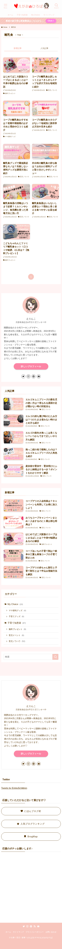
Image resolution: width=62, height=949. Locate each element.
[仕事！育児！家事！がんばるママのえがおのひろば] (31, 6)
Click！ (51, 21)
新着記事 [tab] (18, 48)
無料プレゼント (17, 629)
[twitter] (23, 376)
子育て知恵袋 (17, 623)
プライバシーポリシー (35, 932)
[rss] (34, 926)
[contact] (39, 376)
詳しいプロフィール (31, 366)
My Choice (15, 604)
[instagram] (28, 376)
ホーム (8, 932)
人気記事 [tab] (44, 48)
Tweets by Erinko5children (14, 788)
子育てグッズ (16, 616)
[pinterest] (34, 376)
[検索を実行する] (55, 657)
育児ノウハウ (17, 641)
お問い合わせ (51, 932)
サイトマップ (18, 932)
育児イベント (16, 635)
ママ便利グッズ (17, 610)
